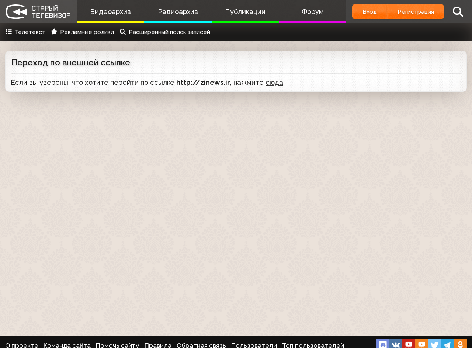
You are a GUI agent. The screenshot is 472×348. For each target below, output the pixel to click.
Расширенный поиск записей (169, 31)
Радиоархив (178, 11)
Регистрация (416, 11)
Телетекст (30, 31)
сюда (274, 82)
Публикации (245, 11)
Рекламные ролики (87, 31)
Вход (369, 11)
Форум (313, 11)
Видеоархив (110, 11)
